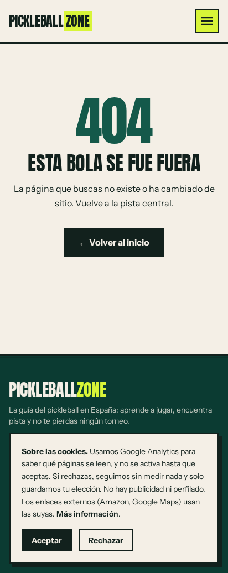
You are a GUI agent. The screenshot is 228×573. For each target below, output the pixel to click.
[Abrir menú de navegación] (207, 21)
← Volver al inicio (114, 242)
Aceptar (47, 540)
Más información (87, 514)
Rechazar (106, 540)
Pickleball (49, 21)
